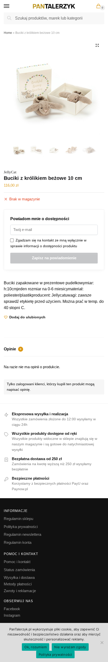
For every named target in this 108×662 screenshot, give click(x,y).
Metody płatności (18, 584)
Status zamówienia (19, 570)
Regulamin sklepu (18, 518)
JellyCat (10, 172)
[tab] (54, 349)
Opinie (12, 349)
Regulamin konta (17, 542)
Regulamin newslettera (22, 534)
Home (8, 33)
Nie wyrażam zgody (70, 647)
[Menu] (11, 6)
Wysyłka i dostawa (19, 577)
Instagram (12, 615)
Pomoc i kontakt (17, 562)
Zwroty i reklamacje (20, 591)
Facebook (12, 609)
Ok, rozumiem (35, 647)
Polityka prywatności (21, 526)
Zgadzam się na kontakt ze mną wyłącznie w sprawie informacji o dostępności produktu (48, 243)
